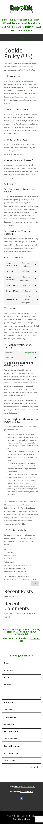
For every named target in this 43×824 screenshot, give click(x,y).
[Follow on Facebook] (21, 798)
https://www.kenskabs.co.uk (24, 81)
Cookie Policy (28, 816)
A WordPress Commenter (15, 613)
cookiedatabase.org (11, 579)
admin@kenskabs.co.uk (24, 786)
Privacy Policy (13, 816)
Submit (34, 767)
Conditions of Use (21, 819)
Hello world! (9, 596)
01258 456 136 (23, 30)
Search (35, 583)
